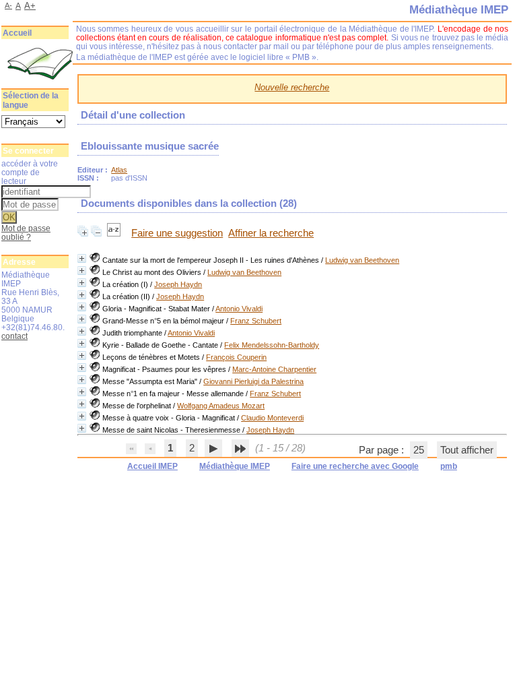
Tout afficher (466, 450)
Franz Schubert (255, 321)
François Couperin (236, 357)
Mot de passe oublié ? (25, 232)
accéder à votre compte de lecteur (29, 172)
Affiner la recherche (271, 233)
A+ (30, 6)
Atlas (119, 170)
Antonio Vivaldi (239, 309)
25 (418, 450)
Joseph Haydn (178, 284)
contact (14, 336)
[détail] (81, 258)
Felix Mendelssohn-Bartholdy (271, 345)
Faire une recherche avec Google (355, 466)
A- (8, 5)
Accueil (17, 33)
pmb (448, 466)
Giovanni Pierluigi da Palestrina (253, 381)
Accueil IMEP (152, 466)
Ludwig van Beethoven (362, 260)
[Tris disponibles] (115, 233)
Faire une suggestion (177, 233)
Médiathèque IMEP (234, 466)
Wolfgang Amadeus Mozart (221, 406)
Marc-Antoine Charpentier (274, 369)
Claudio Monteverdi (272, 418)
